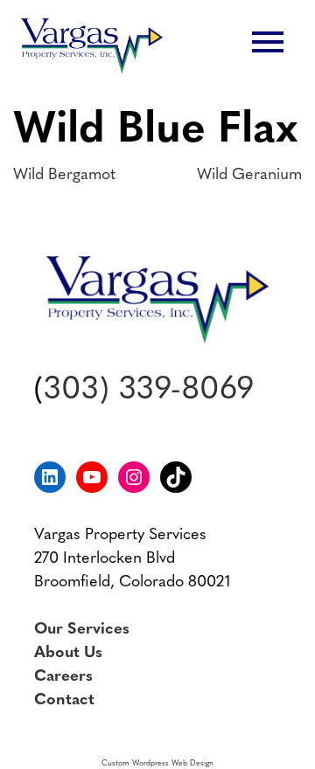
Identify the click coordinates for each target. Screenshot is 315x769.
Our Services (82, 630)
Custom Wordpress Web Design (158, 763)
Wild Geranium (249, 176)
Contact (64, 701)
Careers (63, 677)
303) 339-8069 (149, 390)
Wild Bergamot (64, 176)
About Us (68, 654)
